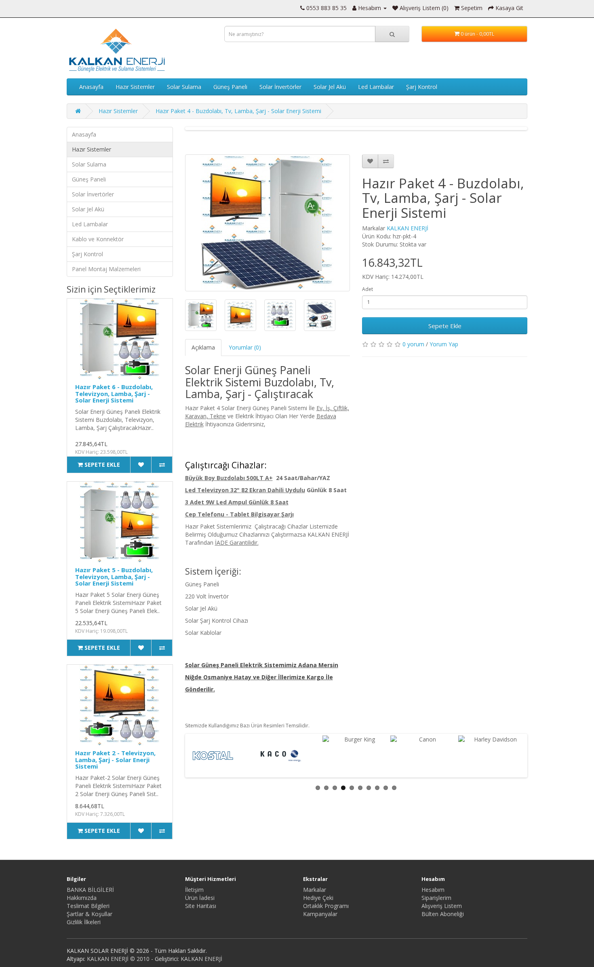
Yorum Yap (444, 344)
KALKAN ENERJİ (407, 228)
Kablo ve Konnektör (98, 239)
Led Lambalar (376, 87)
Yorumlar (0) (245, 347)
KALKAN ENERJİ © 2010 (118, 959)
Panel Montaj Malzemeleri (106, 269)
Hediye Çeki (318, 898)
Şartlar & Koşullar (89, 914)
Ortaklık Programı (326, 906)
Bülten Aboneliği (442, 914)
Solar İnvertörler (280, 87)
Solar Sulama (184, 87)
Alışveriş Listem (441, 906)
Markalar (314, 889)
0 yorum (413, 344)
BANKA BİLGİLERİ (90, 889)
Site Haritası (200, 906)
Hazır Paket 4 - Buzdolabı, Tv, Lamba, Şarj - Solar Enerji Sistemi (238, 111)
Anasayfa (91, 87)
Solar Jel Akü (330, 87)
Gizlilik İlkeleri (84, 922)
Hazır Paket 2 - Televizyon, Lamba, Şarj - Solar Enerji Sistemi (115, 759)
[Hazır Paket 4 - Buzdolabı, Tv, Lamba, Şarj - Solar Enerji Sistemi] (267, 222)
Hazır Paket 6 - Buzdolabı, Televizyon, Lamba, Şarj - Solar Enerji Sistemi (114, 393)
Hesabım (432, 889)
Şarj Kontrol (421, 87)
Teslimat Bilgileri (88, 906)
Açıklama (203, 347)
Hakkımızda (82, 898)
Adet (367, 289)
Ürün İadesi (200, 898)
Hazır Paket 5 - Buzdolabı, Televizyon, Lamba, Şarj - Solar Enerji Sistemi (114, 576)
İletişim (194, 889)
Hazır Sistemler (135, 87)
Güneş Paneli (230, 87)
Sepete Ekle (444, 326)
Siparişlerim (436, 898)
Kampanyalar (320, 914)
